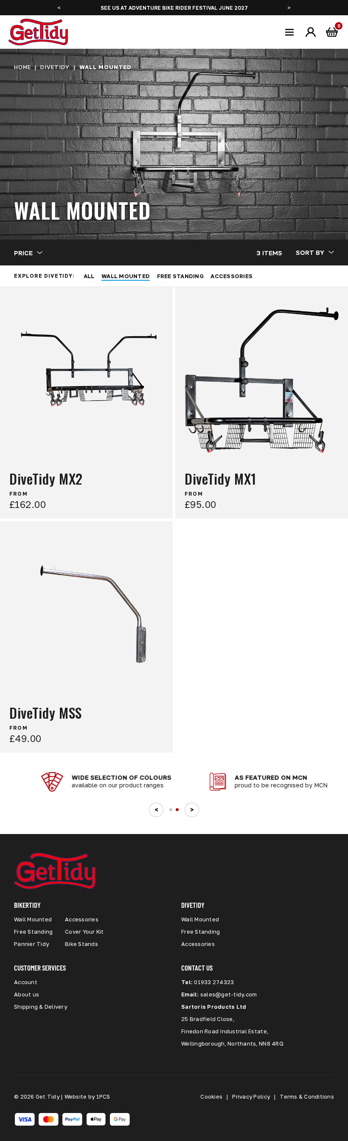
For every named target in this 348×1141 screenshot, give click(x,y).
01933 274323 (214, 982)
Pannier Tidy (31, 943)
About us (26, 994)
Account (25, 982)
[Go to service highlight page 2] (177, 809)
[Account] (310, 32)
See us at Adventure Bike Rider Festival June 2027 (174, 8)
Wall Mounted (125, 276)
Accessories (231, 276)
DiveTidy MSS (45, 713)
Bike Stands (81, 943)
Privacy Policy (251, 1096)
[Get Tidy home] (38, 32)
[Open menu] (289, 32)
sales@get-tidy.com (228, 994)
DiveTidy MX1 (220, 478)
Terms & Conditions (307, 1096)
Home (22, 67)
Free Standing (180, 276)
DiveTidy (55, 67)
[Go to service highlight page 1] (170, 809)
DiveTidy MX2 (46, 478)
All (89, 276)
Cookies (211, 1096)
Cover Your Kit (84, 931)
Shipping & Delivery (40, 1006)
